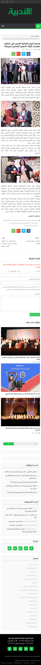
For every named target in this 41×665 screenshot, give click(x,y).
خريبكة (36, 223)
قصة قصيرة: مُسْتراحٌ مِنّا (16, 525)
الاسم (37, 271)
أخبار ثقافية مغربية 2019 (30, 579)
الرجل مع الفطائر (16, 220)
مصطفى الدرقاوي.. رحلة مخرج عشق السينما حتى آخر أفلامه (21, 472)
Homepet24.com (25, 660)
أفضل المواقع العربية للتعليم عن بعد (28, 590)
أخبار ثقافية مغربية (32, 575)
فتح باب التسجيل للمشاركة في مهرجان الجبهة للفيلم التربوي (22, 394)
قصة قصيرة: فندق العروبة (15, 521)
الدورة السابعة (24, 220)
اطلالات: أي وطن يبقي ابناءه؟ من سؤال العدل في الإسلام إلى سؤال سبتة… (21, 487)
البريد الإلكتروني (14, 271)
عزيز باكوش (33, 515)
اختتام (36, 220)
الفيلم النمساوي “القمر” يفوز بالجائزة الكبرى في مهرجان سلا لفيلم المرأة (21, 358)
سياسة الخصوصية (32, 612)
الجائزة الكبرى (31, 220)
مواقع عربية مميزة (32, 626)
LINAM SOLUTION (15, 656)
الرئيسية (37, 36)
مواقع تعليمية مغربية (31, 623)
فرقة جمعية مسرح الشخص (18, 223)
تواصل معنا (34, 608)
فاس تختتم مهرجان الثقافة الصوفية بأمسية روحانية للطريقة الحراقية (23, 429)
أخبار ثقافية (34, 572)
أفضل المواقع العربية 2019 (30, 586)
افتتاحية (33, 663)
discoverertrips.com (35, 660)
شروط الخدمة (33, 616)
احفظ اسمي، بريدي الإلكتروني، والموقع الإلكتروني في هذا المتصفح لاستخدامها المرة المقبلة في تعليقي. (21, 288)
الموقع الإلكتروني (34, 279)
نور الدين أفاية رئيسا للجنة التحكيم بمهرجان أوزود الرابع (22, 492)
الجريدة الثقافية (33, 605)
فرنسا (10, 223)
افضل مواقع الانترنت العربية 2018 (28, 597)
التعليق (37, 294)
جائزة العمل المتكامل (7, 220)
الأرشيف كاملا (33, 601)
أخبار (32, 36)
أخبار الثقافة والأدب (32, 568)
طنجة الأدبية (36, 49)
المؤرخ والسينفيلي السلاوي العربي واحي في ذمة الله (23, 482)
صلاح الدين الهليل (30, 223)
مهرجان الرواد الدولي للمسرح (31, 225)
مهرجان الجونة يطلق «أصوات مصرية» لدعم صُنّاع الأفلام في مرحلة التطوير (21, 477)
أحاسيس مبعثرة (32, 564)
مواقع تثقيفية (33, 619)
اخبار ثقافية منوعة (32, 594)
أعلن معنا (34, 583)
